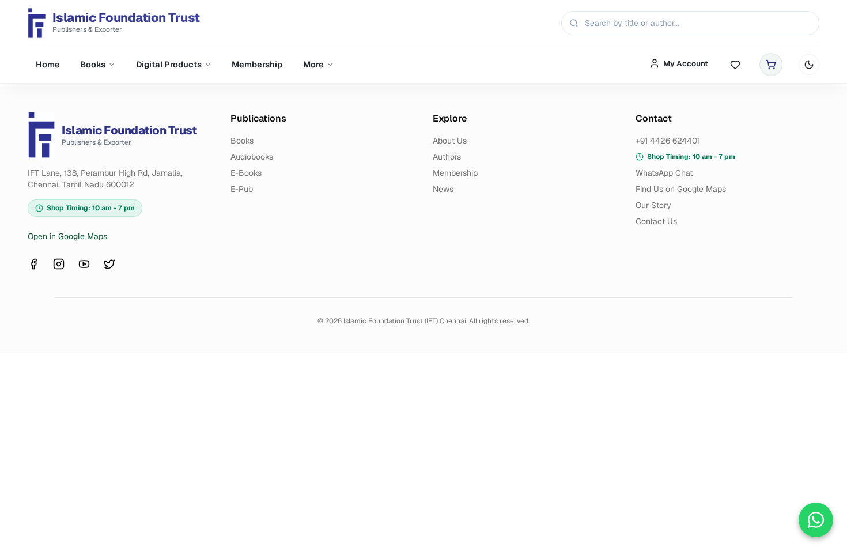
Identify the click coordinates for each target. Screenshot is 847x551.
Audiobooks (251, 157)
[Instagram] (59, 264)
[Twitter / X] (109, 264)
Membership (257, 64)
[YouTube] (84, 264)
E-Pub (241, 189)
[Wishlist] (735, 64)
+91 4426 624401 (668, 140)
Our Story (653, 205)
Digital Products (169, 64)
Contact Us (656, 221)
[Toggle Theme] (809, 64)
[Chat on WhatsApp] (816, 520)
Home (48, 64)
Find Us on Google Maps (681, 189)
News (443, 189)
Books (92, 64)
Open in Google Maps (67, 236)
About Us (450, 140)
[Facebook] (33, 264)
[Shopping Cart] (770, 64)
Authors (447, 157)
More (313, 64)
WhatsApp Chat (664, 173)
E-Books (246, 173)
